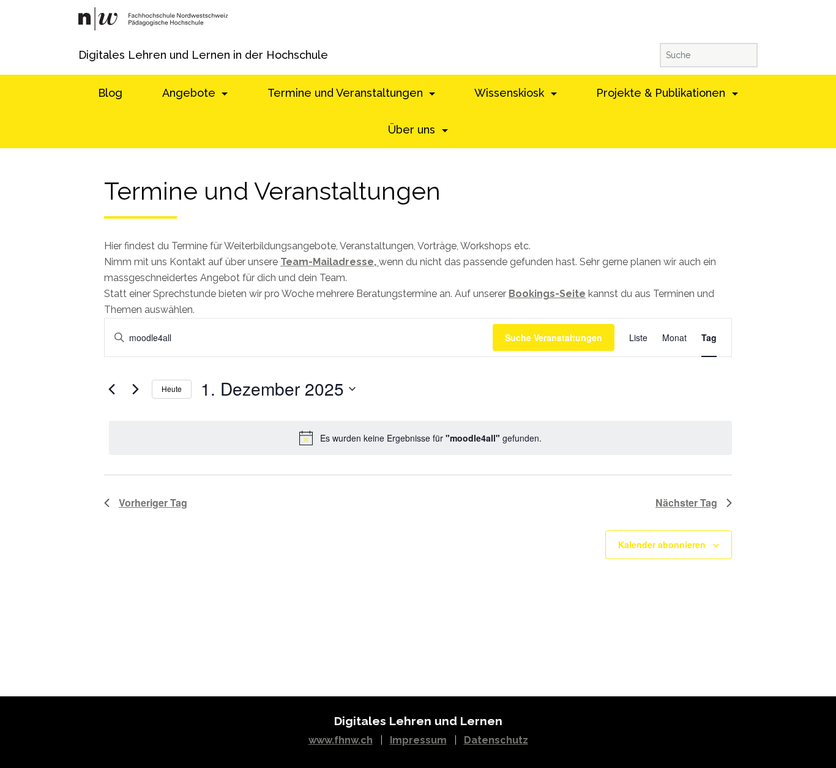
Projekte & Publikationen (662, 92)
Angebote (190, 92)
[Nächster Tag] (135, 389)
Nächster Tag (686, 502)
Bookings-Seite (547, 293)
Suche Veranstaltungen (553, 337)
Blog (110, 92)
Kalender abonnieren (662, 544)
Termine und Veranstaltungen (346, 92)
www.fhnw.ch (340, 740)
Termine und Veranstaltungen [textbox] (272, 191)
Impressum (418, 740)
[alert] (420, 438)
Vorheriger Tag (153, 502)
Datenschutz (496, 740)
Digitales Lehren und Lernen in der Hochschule (95, 54)
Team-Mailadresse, (329, 262)
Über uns (413, 129)
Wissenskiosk (510, 92)
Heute (172, 388)
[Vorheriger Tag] (111, 389)
